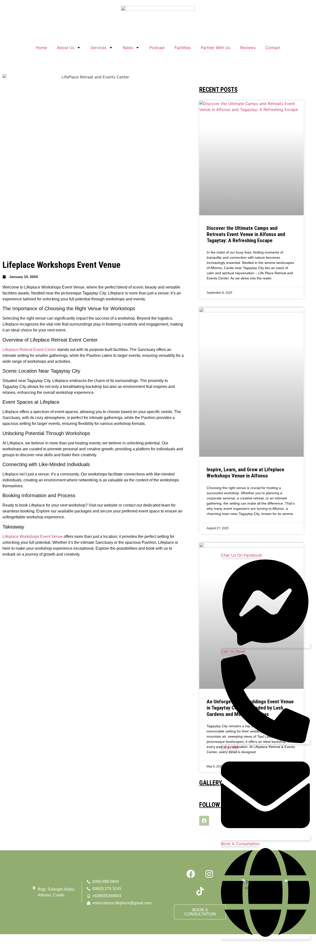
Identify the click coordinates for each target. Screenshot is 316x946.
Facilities (183, 47)
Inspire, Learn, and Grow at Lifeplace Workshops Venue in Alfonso (245, 473)
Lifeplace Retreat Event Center (29, 349)
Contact (272, 47)
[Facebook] (204, 821)
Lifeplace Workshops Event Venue (32, 536)
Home (41, 47)
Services (98, 47)
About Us (65, 47)
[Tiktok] (200, 891)
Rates (128, 47)
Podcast (157, 47)
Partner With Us (215, 47)
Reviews (248, 47)
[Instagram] (209, 873)
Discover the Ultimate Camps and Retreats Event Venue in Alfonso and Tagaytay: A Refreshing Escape (246, 234)
